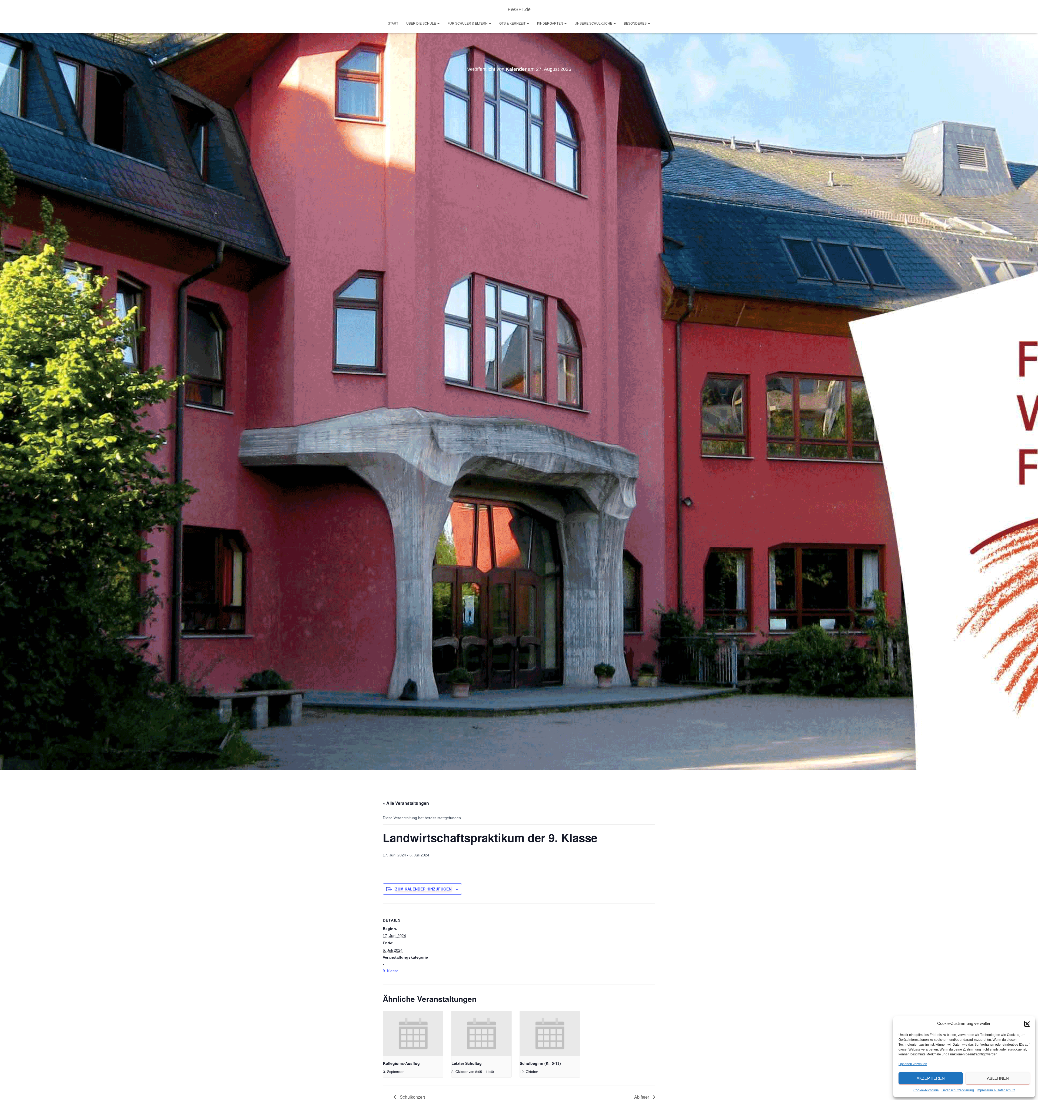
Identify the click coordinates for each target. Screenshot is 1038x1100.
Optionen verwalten (913, 1064)
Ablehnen (998, 1078)
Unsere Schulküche (594, 23)
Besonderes (635, 23)
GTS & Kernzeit (512, 23)
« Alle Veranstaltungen (406, 803)
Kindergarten (550, 23)
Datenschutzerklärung (957, 1090)
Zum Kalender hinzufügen (423, 889)
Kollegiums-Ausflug (401, 1063)
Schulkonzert (412, 1097)
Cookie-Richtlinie (926, 1090)
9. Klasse (390, 971)
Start (393, 23)
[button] (1027, 1023)
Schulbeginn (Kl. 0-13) (540, 1063)
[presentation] (413, 1033)
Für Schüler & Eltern (468, 23)
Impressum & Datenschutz (996, 1090)
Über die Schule (421, 23)
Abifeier (642, 1097)
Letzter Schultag (466, 1063)
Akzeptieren (931, 1078)
